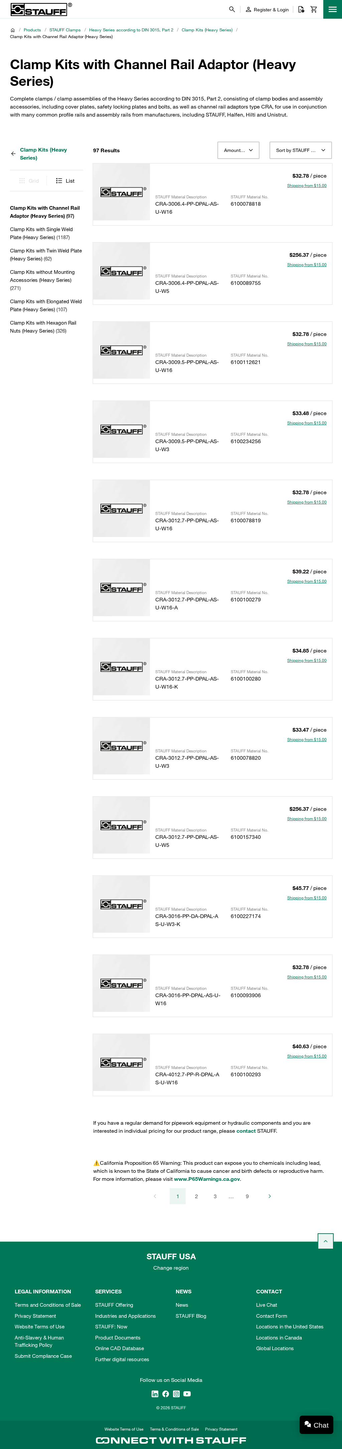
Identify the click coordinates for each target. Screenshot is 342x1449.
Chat (321, 1425)
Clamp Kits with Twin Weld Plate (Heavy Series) (46, 254)
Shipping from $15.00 (307, 185)
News (182, 1305)
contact (246, 1130)
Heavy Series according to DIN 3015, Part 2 (131, 29)
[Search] (232, 9)
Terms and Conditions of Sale (48, 1305)
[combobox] (238, 150)
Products (32, 29)
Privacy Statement (35, 1316)
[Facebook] (166, 1393)
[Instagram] (176, 1393)
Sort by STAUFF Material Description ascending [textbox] (300, 150)
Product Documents (118, 1337)
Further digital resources (122, 1359)
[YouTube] (187, 1393)
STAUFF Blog (191, 1316)
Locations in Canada (279, 1337)
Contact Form (271, 1316)
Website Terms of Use (39, 1326)
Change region (171, 1267)
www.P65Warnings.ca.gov (207, 1178)
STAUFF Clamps (65, 29)
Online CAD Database (119, 1348)
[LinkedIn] (155, 1393)
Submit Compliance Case (43, 1356)
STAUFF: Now (111, 1326)
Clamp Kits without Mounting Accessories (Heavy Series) (42, 280)
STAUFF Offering (114, 1305)
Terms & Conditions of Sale (174, 1429)
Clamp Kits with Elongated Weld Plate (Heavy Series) (46, 305)
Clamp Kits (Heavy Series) (207, 29)
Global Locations (275, 1348)
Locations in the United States (290, 1326)
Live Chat (266, 1305)
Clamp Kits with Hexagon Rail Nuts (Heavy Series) (43, 327)
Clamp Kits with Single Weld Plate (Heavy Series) (41, 233)
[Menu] (332, 9)
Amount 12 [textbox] (235, 150)
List (70, 180)
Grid (34, 180)
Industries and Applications (125, 1316)
